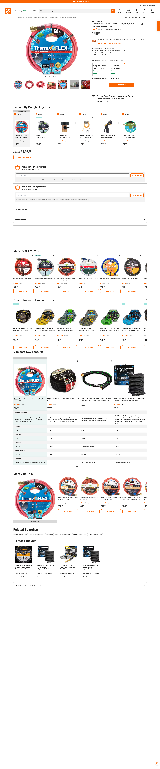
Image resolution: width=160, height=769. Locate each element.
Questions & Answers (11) (113, 29)
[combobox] (75, 11)
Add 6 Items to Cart (25, 157)
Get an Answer (137, 175)
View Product (19, 577)
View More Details (100, 55)
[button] (80, 209)
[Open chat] (158, 26)
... (15, 18)
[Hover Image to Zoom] (52, 48)
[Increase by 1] (105, 85)
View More (80, 467)
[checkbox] (15, 114)
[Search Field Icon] (113, 11)
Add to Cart (122, 84)
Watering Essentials (40, 17)
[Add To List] (139, 23)
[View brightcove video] (74, 84)
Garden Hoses (53, 17)
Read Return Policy (102, 101)
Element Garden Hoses (68, 17)
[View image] (18, 84)
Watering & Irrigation (25, 17)
